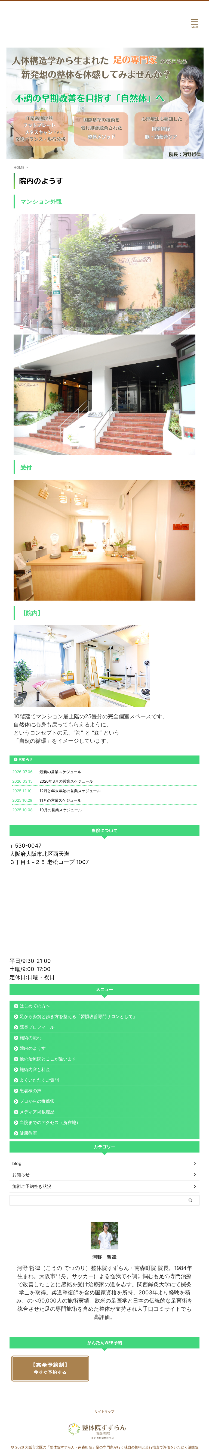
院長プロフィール (37, 1027)
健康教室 (28, 1133)
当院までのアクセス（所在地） (50, 1122)
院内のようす (33, 1048)
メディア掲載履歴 (37, 1111)
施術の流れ (30, 1037)
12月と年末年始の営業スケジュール (70, 790)
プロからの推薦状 (37, 1101)
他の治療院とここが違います (48, 1058)
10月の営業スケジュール (60, 809)
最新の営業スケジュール (60, 771)
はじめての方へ (35, 1005)
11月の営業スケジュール (60, 800)
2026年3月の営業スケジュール (66, 781)
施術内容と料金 (35, 1069)
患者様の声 (30, 1090)
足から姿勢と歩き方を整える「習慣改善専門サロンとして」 (78, 1016)
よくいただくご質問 (39, 1080)
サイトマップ (104, 1411)
